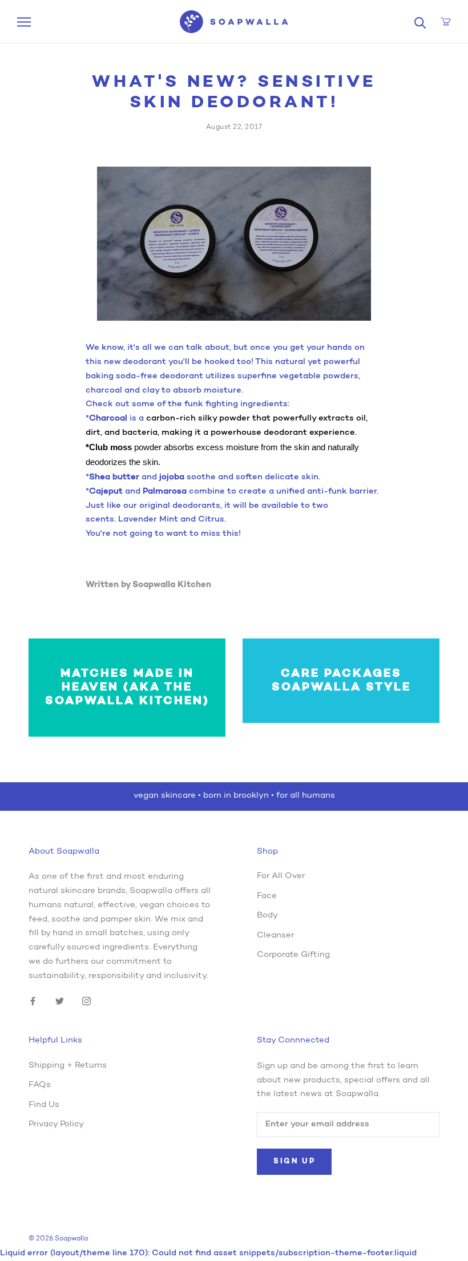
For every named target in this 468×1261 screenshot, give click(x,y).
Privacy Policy (56, 1124)
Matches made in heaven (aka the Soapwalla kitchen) (127, 687)
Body (267, 915)
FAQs (40, 1085)
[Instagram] (86, 1002)
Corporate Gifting (293, 955)
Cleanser (275, 935)
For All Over (281, 876)
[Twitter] (59, 1002)
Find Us (44, 1105)
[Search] (420, 22)
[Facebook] (33, 1002)
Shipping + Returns (68, 1065)
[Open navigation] (24, 22)
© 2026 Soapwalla (58, 1238)
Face (267, 896)
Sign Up (294, 1161)
